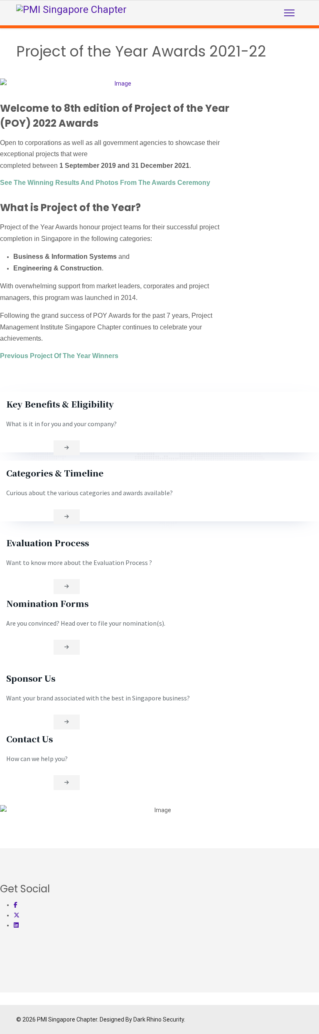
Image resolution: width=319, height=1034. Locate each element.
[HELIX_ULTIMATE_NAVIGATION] (289, 12)
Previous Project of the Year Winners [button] (59, 355)
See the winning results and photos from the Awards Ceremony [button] (105, 182)
